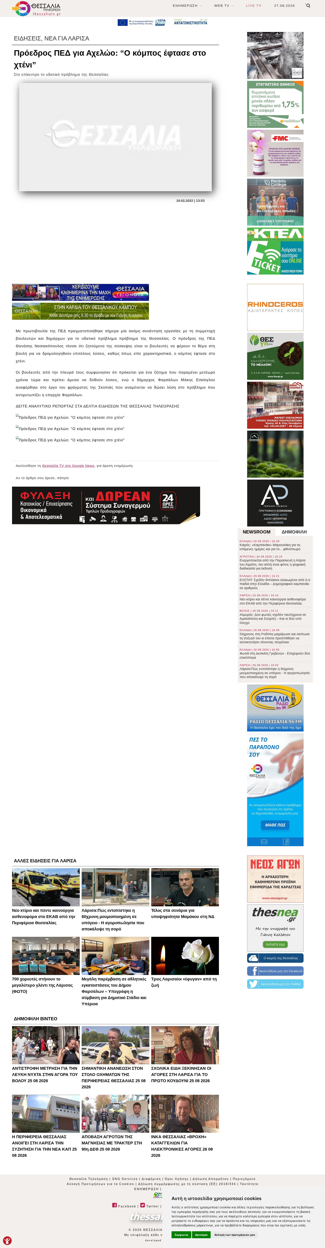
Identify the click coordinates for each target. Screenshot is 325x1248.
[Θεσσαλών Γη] (80, 311)
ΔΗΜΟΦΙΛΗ (294, 531)
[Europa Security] (106, 505)
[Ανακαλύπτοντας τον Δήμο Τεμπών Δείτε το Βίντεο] (275, 55)
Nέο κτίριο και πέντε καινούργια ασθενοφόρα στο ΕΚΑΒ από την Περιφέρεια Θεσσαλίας (273, 599)
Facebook (126, 1206)
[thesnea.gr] (275, 927)
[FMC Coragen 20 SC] (275, 153)
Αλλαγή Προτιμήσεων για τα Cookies (100, 1184)
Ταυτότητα (249, 1184)
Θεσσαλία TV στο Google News (68, 466)
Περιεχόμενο (244, 1178)
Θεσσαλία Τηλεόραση (88, 1178)
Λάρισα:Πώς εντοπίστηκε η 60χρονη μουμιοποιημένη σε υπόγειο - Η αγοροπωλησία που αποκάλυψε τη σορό (275, 671)
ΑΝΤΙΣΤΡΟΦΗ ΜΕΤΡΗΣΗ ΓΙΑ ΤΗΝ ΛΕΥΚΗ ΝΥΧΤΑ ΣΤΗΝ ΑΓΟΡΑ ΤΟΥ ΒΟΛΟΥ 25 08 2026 (45, 1074)
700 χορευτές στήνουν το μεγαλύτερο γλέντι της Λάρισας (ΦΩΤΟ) (42, 985)
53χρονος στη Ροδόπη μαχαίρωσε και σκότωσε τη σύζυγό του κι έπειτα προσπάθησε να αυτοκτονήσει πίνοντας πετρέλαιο (275, 636)
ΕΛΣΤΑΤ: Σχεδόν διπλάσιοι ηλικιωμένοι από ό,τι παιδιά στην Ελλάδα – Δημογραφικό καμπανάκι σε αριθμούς (275, 582)
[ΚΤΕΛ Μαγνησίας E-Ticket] (275, 251)
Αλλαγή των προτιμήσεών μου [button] (234, 1234)
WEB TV (221, 6)
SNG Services (125, 1178)
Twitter (152, 1206)
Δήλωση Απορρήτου (211, 1178)
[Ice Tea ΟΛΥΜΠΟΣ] (275, 454)
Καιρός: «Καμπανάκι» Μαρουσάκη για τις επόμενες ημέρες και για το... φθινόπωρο (270, 545)
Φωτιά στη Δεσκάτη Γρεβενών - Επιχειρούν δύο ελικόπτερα (275, 653)
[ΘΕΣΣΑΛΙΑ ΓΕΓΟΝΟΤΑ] (80, 292)
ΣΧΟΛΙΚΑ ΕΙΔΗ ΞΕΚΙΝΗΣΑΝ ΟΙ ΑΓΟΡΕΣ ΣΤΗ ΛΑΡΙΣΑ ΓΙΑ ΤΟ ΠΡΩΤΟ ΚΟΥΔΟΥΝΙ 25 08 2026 (181, 1074)
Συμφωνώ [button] (181, 1234)
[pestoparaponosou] (275, 789)
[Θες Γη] (275, 356)
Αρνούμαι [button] (201, 1234)
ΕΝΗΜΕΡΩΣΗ (185, 6)
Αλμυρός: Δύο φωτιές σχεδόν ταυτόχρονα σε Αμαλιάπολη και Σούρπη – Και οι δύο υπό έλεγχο (273, 617)
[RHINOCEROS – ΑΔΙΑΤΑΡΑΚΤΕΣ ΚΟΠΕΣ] (275, 307)
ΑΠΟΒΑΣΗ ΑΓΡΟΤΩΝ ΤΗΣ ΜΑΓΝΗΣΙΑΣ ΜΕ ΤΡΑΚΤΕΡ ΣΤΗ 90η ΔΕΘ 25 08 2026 (112, 1143)
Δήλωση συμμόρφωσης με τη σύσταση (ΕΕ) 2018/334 (187, 1184)
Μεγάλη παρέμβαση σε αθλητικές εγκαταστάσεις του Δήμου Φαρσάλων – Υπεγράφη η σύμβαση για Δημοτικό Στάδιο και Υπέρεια (114, 991)
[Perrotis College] (275, 202)
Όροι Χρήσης (177, 1178)
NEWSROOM (256, 531)
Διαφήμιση (151, 1178)
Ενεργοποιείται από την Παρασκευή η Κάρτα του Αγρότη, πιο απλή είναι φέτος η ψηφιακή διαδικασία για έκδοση (272, 563)
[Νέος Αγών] (275, 879)
